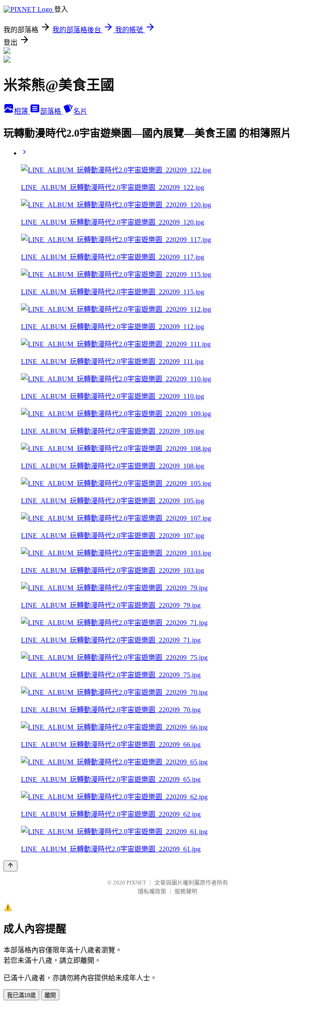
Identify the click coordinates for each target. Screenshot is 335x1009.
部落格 (51, 111)
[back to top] (10, 866)
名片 (80, 111)
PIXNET (136, 882)
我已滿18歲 (21, 995)
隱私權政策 (152, 891)
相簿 (22, 111)
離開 (50, 995)
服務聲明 (185, 891)
